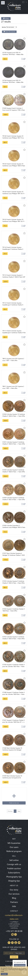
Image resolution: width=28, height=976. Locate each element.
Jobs (14, 906)
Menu (3, 2)
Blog (14, 898)
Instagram (12, 942)
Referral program (14, 851)
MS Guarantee (14, 843)
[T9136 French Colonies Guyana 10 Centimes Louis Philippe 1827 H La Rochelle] (14, 128)
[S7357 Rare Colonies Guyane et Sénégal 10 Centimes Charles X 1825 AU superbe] (14, 545)
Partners (14, 902)
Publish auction (14, 868)
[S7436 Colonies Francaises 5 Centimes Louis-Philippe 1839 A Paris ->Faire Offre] (14, 517)
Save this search (10, 31)
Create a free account (20, 965)
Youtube (15, 942)
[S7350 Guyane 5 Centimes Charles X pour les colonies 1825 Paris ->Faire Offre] (14, 656)
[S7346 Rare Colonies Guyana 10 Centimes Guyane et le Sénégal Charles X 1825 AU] (14, 740)
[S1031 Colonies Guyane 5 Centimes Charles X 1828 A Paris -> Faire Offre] (14, 434)
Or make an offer (23, 59)
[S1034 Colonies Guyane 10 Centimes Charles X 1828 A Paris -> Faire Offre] (14, 406)
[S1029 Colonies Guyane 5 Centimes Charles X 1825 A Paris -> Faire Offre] (14, 489)
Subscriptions (14, 872)
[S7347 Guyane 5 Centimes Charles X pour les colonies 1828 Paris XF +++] (14, 712)
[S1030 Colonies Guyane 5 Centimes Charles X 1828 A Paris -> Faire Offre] (14, 461)
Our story (14, 889)
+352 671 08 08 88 (14, 931)
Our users (14, 847)
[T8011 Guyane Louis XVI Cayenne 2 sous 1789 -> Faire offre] (14, 378)
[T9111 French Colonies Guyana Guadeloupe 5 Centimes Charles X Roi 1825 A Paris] (14, 322)
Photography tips (14, 876)
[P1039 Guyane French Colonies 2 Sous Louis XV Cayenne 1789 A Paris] (14, 100)
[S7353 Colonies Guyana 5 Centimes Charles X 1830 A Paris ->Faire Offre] (14, 628)
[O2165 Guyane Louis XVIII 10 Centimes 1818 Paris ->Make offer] (14, 44)
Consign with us (14, 864)
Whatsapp (15, 934)
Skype (12, 934)
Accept (4, 974)
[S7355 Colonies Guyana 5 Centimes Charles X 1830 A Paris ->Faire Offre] (14, 573)
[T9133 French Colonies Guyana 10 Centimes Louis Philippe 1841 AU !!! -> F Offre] (14, 211)
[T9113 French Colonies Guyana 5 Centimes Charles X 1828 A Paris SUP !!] (14, 267)
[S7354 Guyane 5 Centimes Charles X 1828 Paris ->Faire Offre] (14, 600)
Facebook (9, 942)
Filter (7, 18)
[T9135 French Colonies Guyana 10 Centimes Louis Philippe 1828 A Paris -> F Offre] (14, 155)
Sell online (14, 860)
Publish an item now (14, 803)
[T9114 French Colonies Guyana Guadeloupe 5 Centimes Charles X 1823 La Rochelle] (14, 239)
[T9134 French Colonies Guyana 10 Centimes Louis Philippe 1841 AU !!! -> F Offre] (14, 183)
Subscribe (14, 957)
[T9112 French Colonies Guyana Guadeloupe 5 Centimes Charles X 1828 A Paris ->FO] (14, 294)
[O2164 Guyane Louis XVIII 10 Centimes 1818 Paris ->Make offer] (14, 72)
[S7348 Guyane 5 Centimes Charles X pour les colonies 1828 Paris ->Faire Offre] (14, 684)
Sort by (4, 27)
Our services (14, 893)
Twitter (19, 942)
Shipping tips (14, 880)
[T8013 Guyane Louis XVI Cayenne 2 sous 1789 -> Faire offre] (14, 350)
